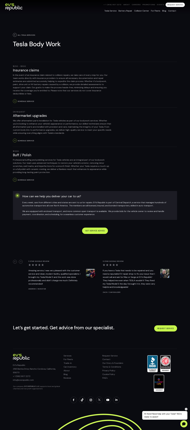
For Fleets (68, 359)
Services (67, 355)
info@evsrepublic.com (23, 380)
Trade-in (68, 363)
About (126, 5)
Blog (66, 374)
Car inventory (70, 366)
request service (175, 5)
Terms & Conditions (111, 366)
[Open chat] (183, 423)
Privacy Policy (108, 370)
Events (160, 5)
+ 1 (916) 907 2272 (112, 5)
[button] (15, 262)
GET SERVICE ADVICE (95, 231)
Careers (136, 5)
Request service (165, 328)
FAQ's (105, 378)
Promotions (149, 5)
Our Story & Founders (112, 363)
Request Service (110, 355)
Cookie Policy (108, 374)
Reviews (67, 378)
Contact (106, 359)
